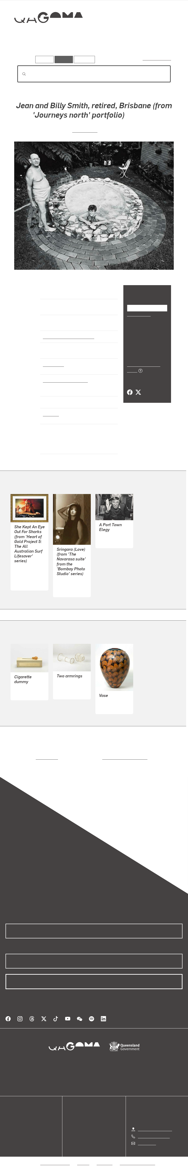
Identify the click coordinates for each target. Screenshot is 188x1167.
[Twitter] (138, 387)
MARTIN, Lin (85, 130)
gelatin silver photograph (64, 380)
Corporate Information (137, 1157)
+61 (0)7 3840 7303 (153, 1130)
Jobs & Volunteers (55, 1157)
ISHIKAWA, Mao (111, 536)
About (10, 1133)
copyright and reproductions (105, 757)
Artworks (25, 49)
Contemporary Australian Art (68, 336)
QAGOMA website (20, 1116)
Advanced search (157, 58)
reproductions (28, 757)
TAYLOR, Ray (109, 702)
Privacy (83, 1157)
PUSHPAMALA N (70, 585)
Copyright (105, 1157)
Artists (45, 49)
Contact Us (146, 1137)
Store (10, 1122)
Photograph (53, 364)
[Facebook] (130, 387)
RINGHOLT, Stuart (28, 688)
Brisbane (50, 414)
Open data (14, 1111)
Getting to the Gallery (155, 1123)
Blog (9, 1127)
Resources (83, 59)
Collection (45, 32)
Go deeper (66, 49)
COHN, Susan (67, 687)
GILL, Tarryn (24, 567)
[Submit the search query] (20, 74)
